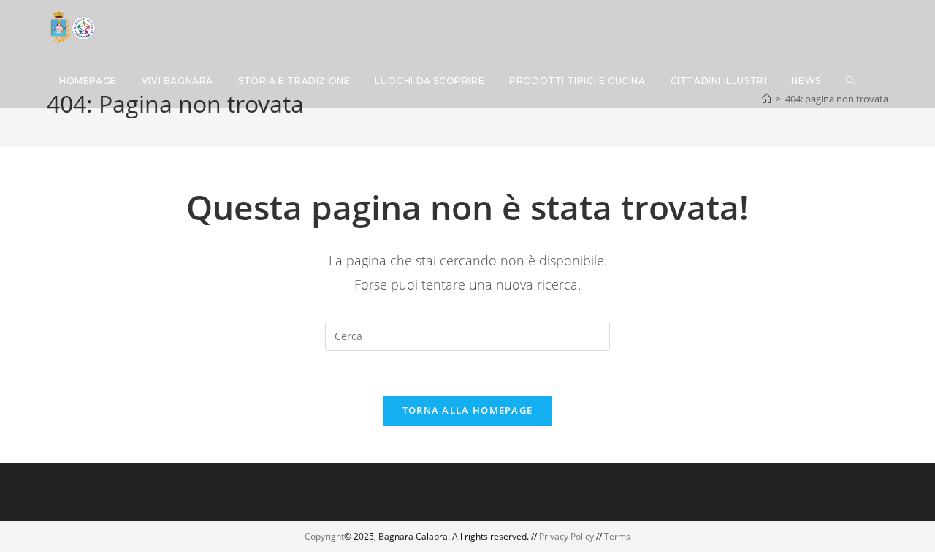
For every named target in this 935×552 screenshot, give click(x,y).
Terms (617, 536)
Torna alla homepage (467, 410)
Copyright (324, 536)
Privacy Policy (566, 536)
